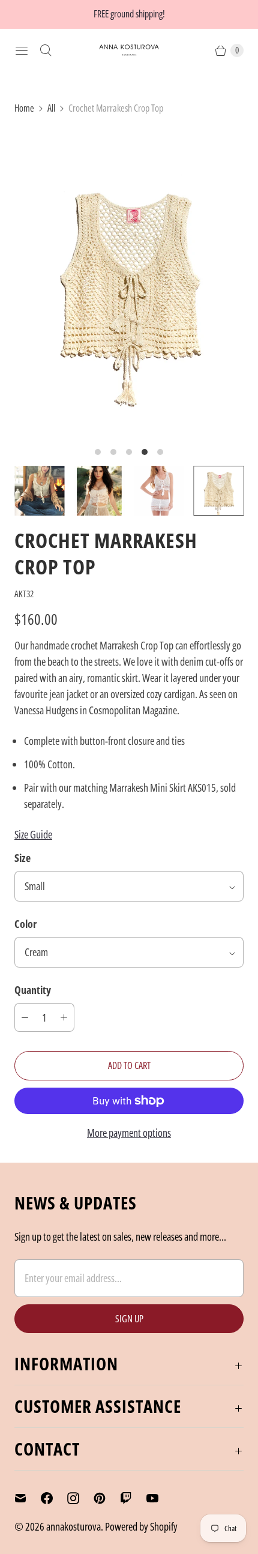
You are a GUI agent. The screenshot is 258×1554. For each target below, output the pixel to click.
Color (25, 924)
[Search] (46, 50)
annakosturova (73, 1526)
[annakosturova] (129, 50)
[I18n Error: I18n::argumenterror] (39, 491)
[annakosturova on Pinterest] (107, 1498)
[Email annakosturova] (27, 1498)
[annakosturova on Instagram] (80, 1498)
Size (22, 858)
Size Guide (33, 834)
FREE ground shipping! (129, 13)
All (51, 108)
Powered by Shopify (141, 1526)
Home (24, 108)
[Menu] (22, 50)
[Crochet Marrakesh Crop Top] (129, 282)
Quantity (32, 990)
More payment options (129, 1132)
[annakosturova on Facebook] (54, 1498)
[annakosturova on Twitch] (133, 1498)
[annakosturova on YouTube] (159, 1498)
